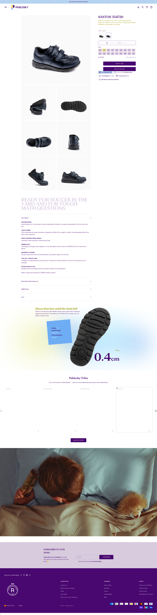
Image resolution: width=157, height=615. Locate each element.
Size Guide (64, 594)
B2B (105, 597)
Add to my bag (119, 69)
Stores (106, 591)
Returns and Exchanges (68, 588)
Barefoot (106, 588)
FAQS (62, 591)
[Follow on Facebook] (21, 575)
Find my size (112, 43)
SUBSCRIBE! (106, 557)
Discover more (78, 440)
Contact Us (64, 585)
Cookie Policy (143, 591)
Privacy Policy (97, 561)
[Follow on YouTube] (27, 575)
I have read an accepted (89, 561)
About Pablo (107, 585)
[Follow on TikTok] (30, 575)
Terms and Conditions (145, 585)
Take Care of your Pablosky (69, 597)
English (20, 605)
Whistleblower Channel (146, 594)
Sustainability (108, 594)
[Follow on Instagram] (24, 575)
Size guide (124, 43)
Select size (119, 63)
